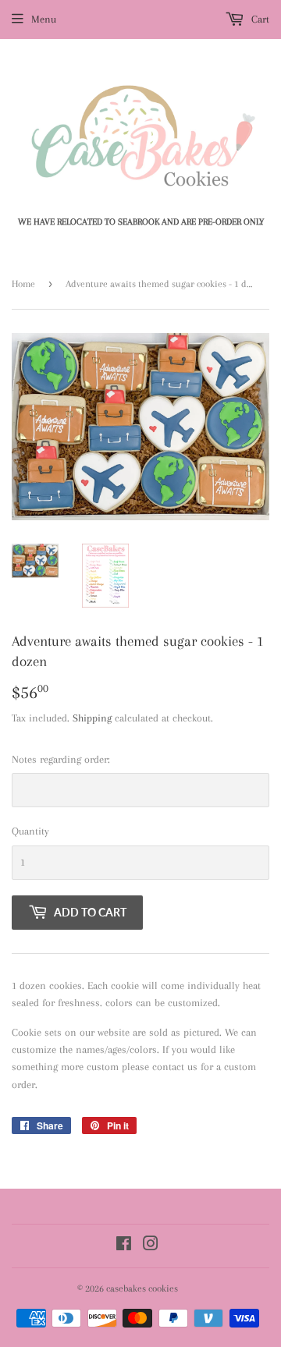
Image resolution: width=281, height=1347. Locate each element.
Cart (258, 19)
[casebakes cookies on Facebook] (124, 1246)
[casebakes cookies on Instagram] (150, 1246)
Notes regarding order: (61, 759)
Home (23, 283)
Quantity (30, 831)
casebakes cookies (142, 1288)
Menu (43, 19)
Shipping (92, 718)
